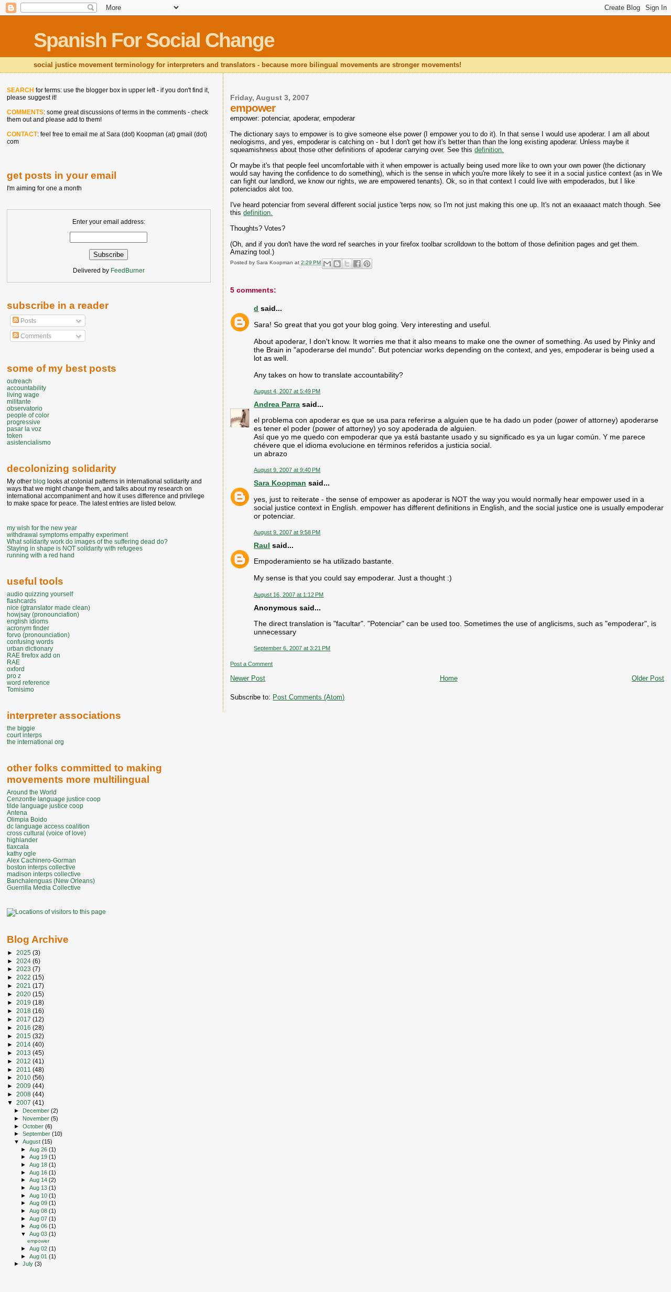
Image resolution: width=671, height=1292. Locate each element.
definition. (489, 150)
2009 (24, 1085)
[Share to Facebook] (357, 264)
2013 (24, 1052)
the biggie (21, 728)
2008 (24, 1094)
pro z (14, 675)
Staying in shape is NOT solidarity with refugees (75, 548)
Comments (35, 336)
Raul (262, 545)
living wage (23, 394)
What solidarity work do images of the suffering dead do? (87, 541)
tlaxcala (18, 846)
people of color (28, 415)
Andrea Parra (277, 404)
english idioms (27, 621)
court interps (24, 734)
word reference (28, 682)
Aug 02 (39, 1248)
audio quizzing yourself (40, 593)
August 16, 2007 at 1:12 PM (288, 594)
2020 (24, 993)
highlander (22, 839)
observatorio (24, 408)
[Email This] (327, 264)
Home (449, 678)
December (37, 1110)
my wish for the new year (42, 527)
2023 (24, 968)
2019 (24, 1002)
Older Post (648, 678)
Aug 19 (39, 1157)
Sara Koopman (280, 483)
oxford (16, 668)
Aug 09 (39, 1203)
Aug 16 (39, 1172)
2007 (24, 1102)
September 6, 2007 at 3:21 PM (292, 648)
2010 (24, 1077)
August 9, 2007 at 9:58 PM (287, 532)
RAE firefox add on (33, 655)
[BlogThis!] (337, 264)
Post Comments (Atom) (308, 697)
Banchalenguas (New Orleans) (51, 880)
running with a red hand (40, 555)
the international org (35, 741)
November (37, 1118)
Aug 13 (39, 1188)
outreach (19, 381)
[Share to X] (347, 264)
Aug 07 (39, 1218)
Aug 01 (39, 1256)
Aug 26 (39, 1149)
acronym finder (28, 628)
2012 (24, 1061)
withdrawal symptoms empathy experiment (67, 534)
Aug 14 (39, 1180)
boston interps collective (41, 867)
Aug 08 (39, 1211)
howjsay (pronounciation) (43, 614)
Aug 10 (39, 1195)
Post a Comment (251, 664)
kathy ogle (21, 853)
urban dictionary (30, 648)
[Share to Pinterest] (367, 264)
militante (19, 401)
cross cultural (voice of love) (46, 833)
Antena (17, 812)
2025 (24, 952)
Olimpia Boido (27, 819)
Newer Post (247, 678)
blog (39, 481)
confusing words (30, 641)
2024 (24, 960)
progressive (23, 421)
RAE (13, 662)
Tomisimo (20, 689)
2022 (24, 977)
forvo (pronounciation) (38, 634)
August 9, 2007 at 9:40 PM (287, 470)
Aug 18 (39, 1164)
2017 (24, 1019)
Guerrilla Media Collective (44, 887)
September (37, 1133)
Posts (27, 321)
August (32, 1141)
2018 (24, 1010)
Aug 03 (39, 1234)
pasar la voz (24, 428)
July (29, 1264)
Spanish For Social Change (154, 40)
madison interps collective (44, 873)
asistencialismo (29, 442)
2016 (24, 1027)
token (15, 435)
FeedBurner (128, 270)
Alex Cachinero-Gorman (41, 860)
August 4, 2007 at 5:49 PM (287, 391)
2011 (24, 1069)
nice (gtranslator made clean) (48, 607)
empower (38, 1241)
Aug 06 (39, 1226)
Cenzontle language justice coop (54, 798)
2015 (24, 1035)
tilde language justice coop (45, 805)
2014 (24, 1044)
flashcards (21, 600)
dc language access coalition (48, 826)
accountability (26, 387)
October (34, 1126)
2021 (24, 985)
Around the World (32, 792)
